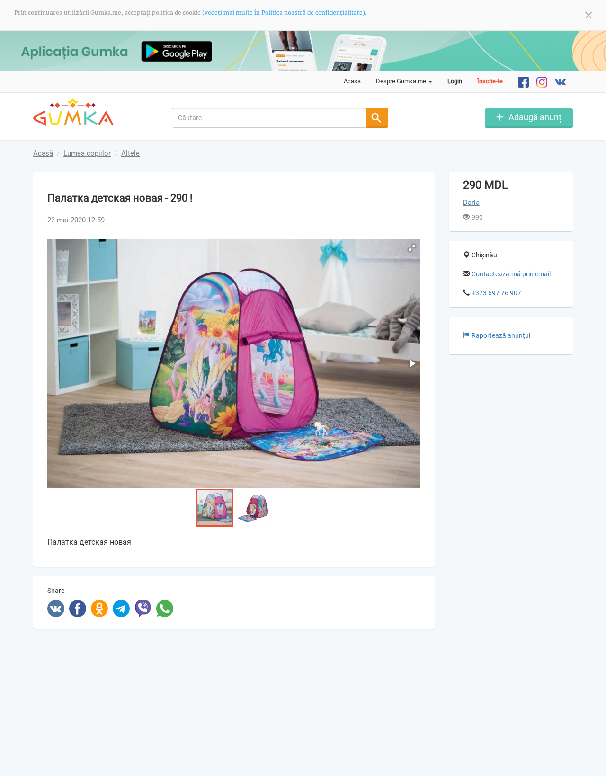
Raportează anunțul (501, 335)
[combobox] (269, 118)
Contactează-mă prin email (511, 274)
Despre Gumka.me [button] (402, 81)
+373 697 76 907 (496, 293)
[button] (411, 248)
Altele (130, 153)
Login (454, 81)
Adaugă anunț (534, 117)
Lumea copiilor (87, 153)
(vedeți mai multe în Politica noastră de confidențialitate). (284, 12)
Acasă (352, 81)
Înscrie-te (490, 81)
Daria (471, 202)
